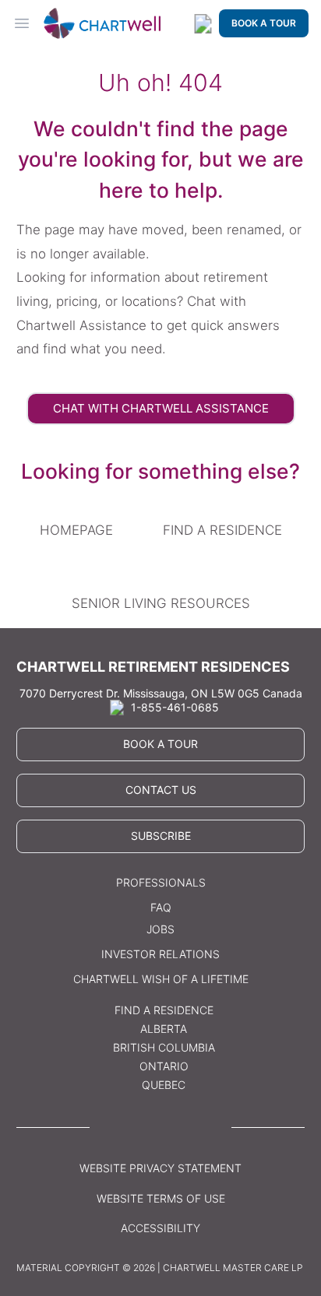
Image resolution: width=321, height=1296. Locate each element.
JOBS (160, 929)
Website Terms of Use (161, 1198)
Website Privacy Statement (160, 1168)
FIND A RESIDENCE (222, 530)
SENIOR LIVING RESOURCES (161, 603)
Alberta (163, 1028)
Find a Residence (164, 1010)
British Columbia (164, 1047)
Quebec (163, 1084)
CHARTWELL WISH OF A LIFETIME (161, 978)
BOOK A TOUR (263, 23)
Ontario (164, 1066)
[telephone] (203, 23)
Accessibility (160, 1228)
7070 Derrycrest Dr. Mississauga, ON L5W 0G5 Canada (160, 693)
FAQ (160, 907)
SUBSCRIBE (161, 835)
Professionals (161, 882)
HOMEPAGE (76, 530)
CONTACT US (160, 789)
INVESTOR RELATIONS (160, 954)
